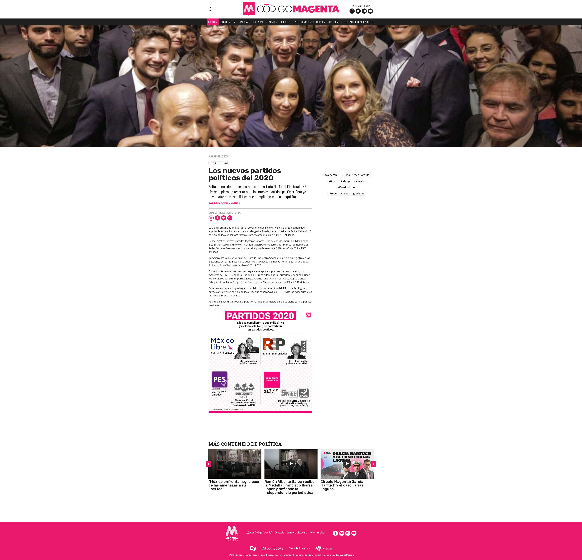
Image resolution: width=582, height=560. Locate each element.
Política (270, 444)
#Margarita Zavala (352, 181)
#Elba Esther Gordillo (356, 175)
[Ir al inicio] (291, 9)
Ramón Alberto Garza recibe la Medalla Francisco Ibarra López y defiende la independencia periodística (289, 487)
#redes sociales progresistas (346, 193)
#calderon (330, 175)
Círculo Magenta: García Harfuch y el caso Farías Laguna (342, 485)
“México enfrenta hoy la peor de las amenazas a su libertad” (234, 485)
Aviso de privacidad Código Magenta (338, 554)
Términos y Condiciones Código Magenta (301, 554)
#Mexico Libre (347, 187)
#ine (332, 181)
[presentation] (208, 464)
